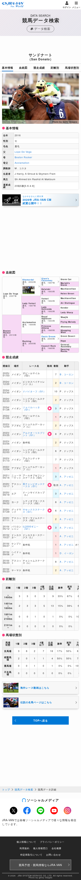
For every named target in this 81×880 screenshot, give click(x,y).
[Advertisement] (40, 45)
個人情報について (26, 841)
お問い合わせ (53, 854)
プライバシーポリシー (52, 841)
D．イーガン (67, 553)
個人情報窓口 (40, 848)
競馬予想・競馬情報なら (40, 865)
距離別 (55, 67)
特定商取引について (31, 854)
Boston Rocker (23, 157)
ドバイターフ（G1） (34, 391)
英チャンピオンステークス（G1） (34, 485)
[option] (40, 98)
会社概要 (56, 848)
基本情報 (7, 67)
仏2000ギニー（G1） (31, 527)
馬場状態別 (72, 67)
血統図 (23, 67)
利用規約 (24, 848)
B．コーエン (67, 374)
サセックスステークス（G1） (34, 510)
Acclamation (22, 162)
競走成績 (39, 67)
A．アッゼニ (67, 476)
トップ (6, 789)
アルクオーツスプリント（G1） (34, 434)
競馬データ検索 (24, 789)
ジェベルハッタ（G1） (31, 408)
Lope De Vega (23, 151)
